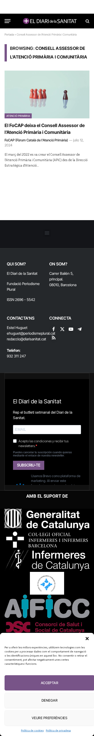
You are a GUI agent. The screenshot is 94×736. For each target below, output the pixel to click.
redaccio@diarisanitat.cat (26, 339)
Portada (9, 34)
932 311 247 (16, 356)
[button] (87, 638)
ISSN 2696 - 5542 (21, 299)
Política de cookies (32, 730)
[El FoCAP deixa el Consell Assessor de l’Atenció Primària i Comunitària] (47, 94)
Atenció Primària (18, 115)
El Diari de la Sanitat (22, 273)
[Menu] (7, 21)
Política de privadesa (58, 730)
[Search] (87, 21)
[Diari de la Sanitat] (49, 21)
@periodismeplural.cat (37, 333)
